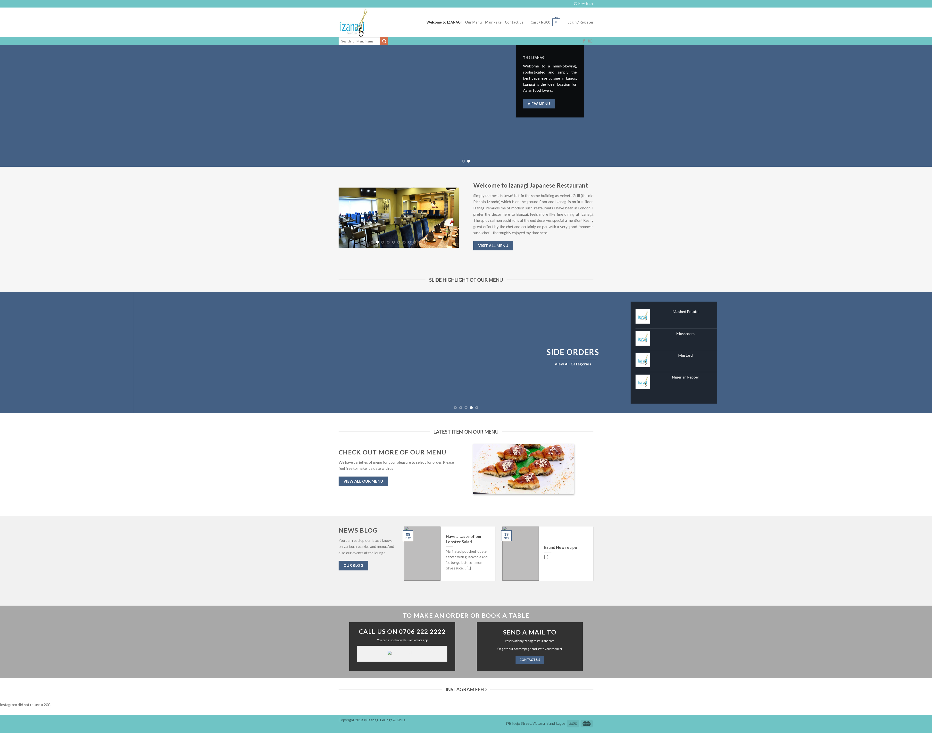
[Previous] (24, 106)
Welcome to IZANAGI (444, 22)
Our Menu (473, 22)
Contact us (514, 22)
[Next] (907, 106)
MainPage (493, 22)
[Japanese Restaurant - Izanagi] (363, 22)
